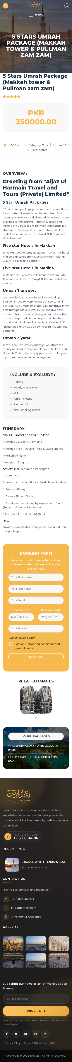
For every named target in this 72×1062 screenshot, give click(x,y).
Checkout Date (51, 610)
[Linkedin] (45, 1034)
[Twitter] (16, 1034)
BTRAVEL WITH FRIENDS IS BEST (44, 862)
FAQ (53, 1043)
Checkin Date (21, 610)
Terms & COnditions (35, 1043)
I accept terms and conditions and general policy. (37, 646)
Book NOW (36, 657)
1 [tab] (36, 718)
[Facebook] (7, 1034)
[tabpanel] (36, 700)
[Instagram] (35, 1034)
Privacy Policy (12, 1043)
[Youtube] (26, 1034)
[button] (36, 15)
